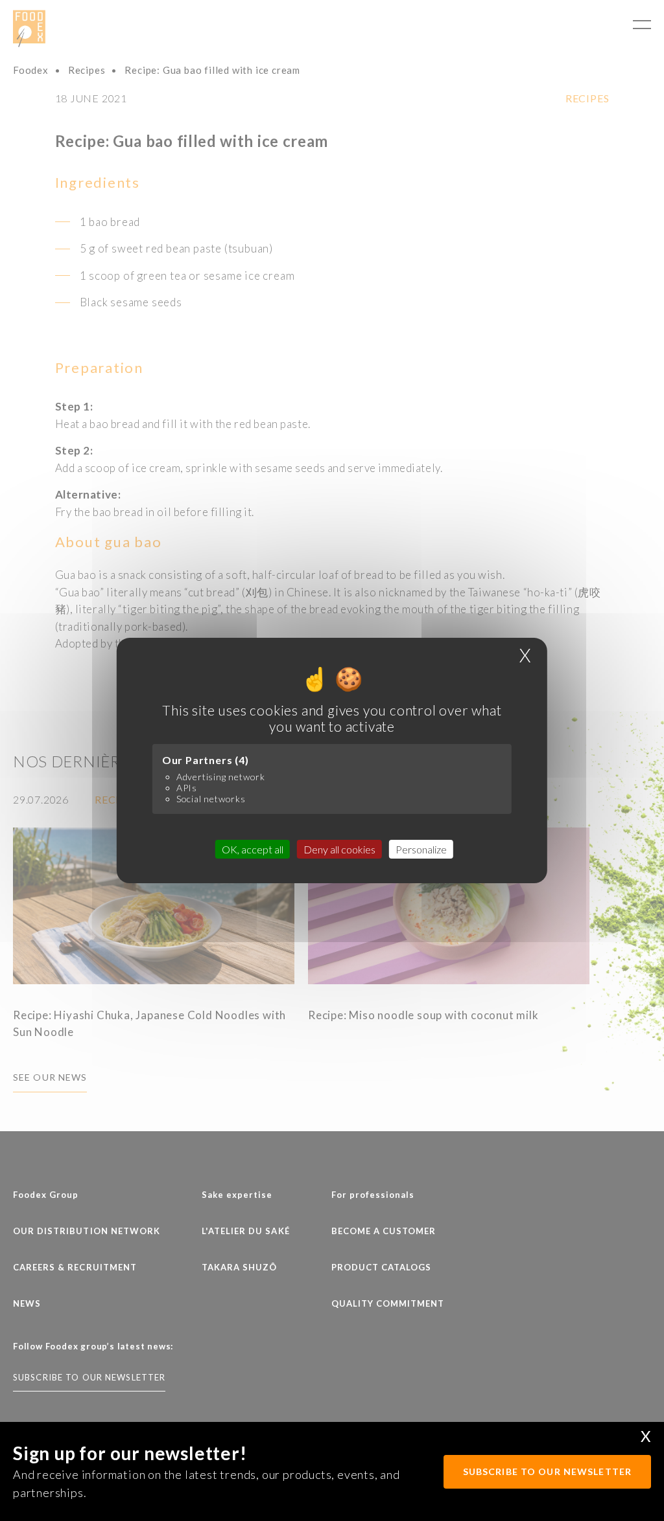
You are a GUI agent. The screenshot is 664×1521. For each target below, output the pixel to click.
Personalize (421, 849)
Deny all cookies (339, 849)
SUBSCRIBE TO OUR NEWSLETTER (547, 1471)
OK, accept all (252, 849)
